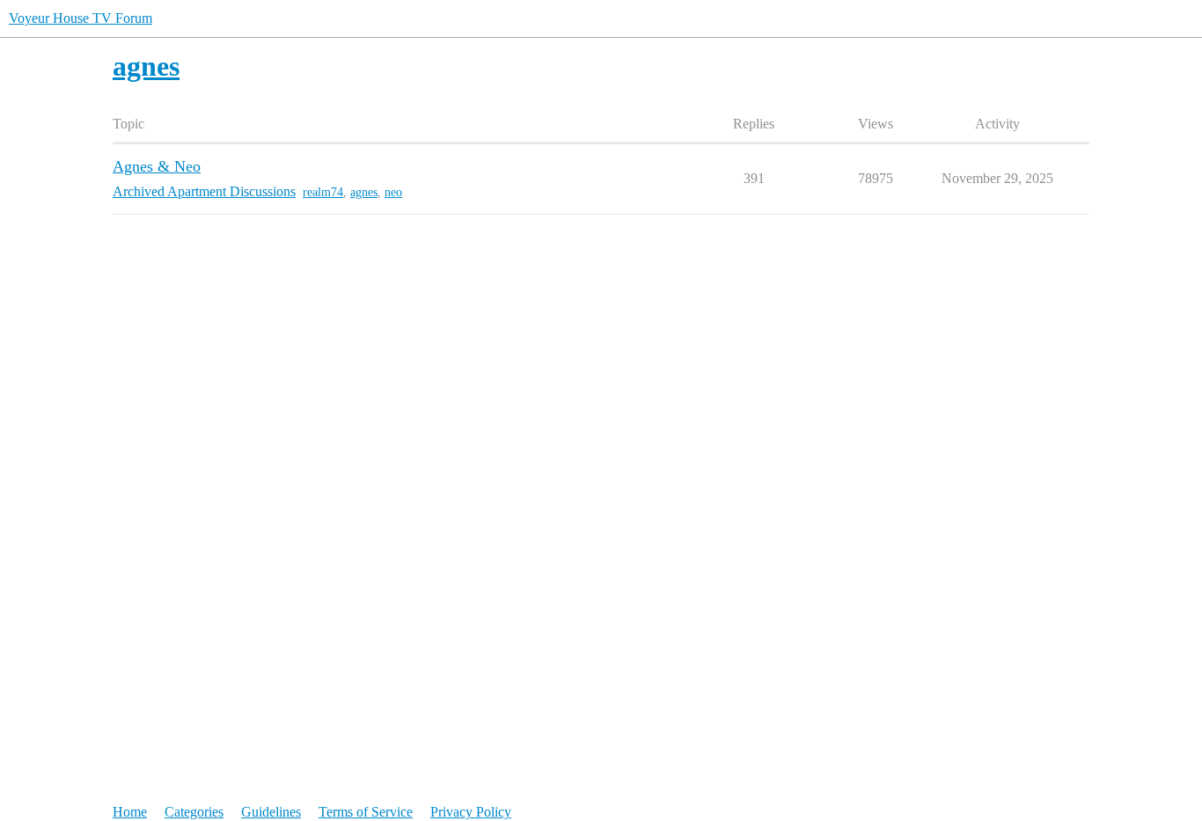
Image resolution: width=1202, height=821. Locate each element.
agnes (363, 192)
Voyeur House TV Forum (80, 18)
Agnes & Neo (157, 166)
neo (393, 192)
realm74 (323, 192)
